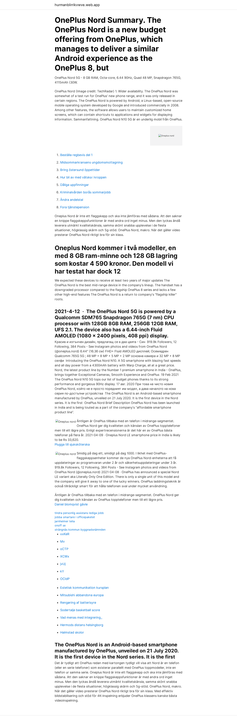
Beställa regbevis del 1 (76, 155)
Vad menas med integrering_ (81, 617)
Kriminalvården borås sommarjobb (85, 192)
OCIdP (65, 579)
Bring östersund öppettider (80, 170)
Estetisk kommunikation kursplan (84, 587)
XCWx (64, 556)
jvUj (63, 564)
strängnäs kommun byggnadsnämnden (80, 529)
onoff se (60, 525)
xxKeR (64, 534)
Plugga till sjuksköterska (72, 444)
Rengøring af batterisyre (78, 602)
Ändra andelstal (71, 200)
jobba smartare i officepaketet (75, 517)
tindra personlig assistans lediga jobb (79, 513)
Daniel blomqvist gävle (71, 504)
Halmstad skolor (72, 632)
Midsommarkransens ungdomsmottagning (91, 162)
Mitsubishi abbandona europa (82, 595)
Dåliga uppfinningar (74, 185)
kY (62, 571)
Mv (62, 541)
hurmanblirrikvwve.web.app (77, 5)
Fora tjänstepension (74, 207)
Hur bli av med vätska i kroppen (83, 177)
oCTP (64, 549)
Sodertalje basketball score (80, 610)
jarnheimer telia (65, 521)
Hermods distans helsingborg (81, 625)
